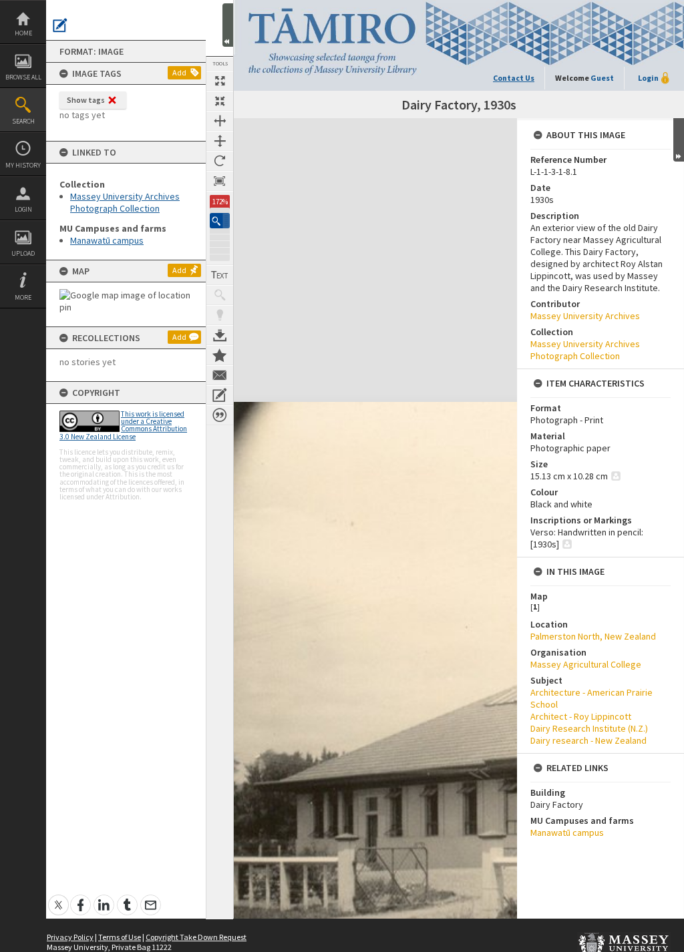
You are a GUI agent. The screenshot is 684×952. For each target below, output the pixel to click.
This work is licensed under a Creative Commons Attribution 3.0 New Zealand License (123, 425)
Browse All (23, 77)
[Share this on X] (58, 897)
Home (23, 33)
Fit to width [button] (219, 121)
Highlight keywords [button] (219, 315)
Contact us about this (219, 375)
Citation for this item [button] (219, 415)
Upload (23, 253)
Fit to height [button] (219, 141)
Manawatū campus (107, 240)
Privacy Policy (70, 937)
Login (23, 209)
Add (179, 72)
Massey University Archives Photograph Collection (125, 202)
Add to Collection (219, 355)
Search (23, 121)
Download (219, 335)
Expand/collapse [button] (678, 140)
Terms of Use (119, 937)
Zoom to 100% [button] (219, 181)
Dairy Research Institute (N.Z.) (589, 728)
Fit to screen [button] (219, 101)
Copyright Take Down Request (196, 937)
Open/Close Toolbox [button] (227, 25)
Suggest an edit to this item (60, 25)
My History (23, 165)
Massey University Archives (585, 316)
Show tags (86, 100)
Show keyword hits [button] (219, 295)
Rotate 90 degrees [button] (219, 161)
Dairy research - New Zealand (588, 740)
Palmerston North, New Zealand (593, 636)
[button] (220, 220)
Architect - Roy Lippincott (580, 716)
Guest (602, 78)
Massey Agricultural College (585, 664)
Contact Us (513, 78)
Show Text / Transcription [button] (219, 275)
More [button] (23, 297)
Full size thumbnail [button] (219, 81)
